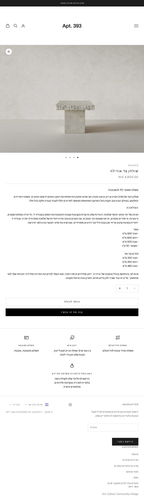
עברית (16, 404)
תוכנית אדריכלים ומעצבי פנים (123, 483)
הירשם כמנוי (125, 441)
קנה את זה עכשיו (72, 312)
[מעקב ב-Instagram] (70, 404)
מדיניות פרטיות (130, 459)
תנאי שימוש (132, 471)
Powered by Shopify (29, 412)
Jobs (135, 477)
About (135, 454)
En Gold (133, 165)
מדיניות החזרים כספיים (126, 465)
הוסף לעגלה (72, 301)
